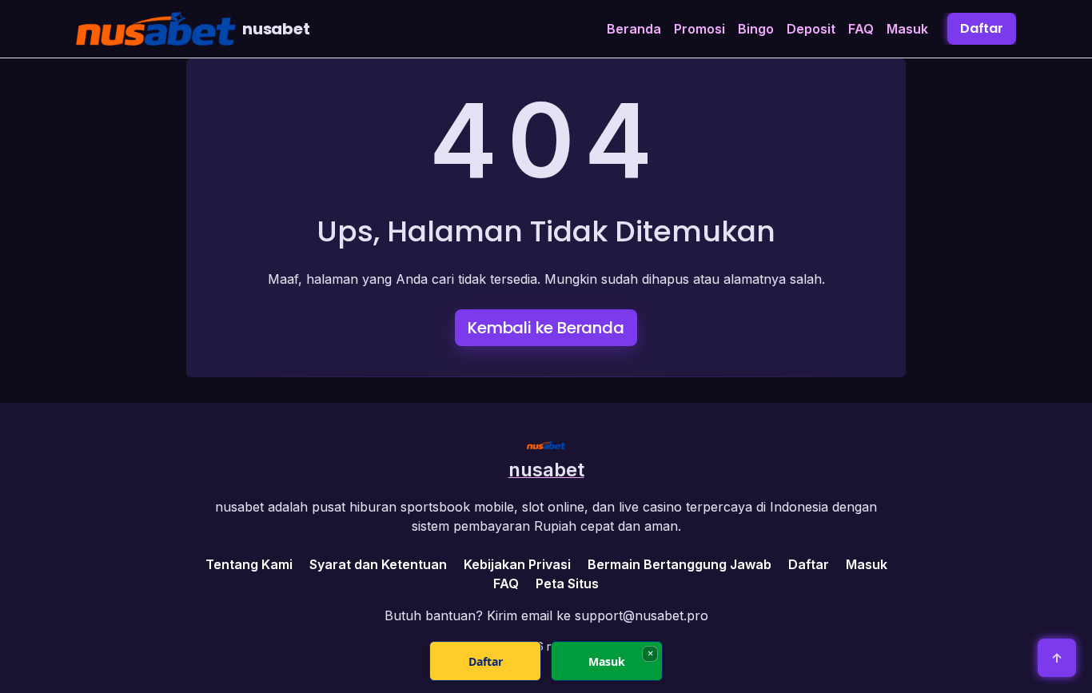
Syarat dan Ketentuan (378, 564)
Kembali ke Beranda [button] (546, 328)
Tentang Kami (249, 564)
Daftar (981, 28)
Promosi (699, 29)
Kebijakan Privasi (517, 564)
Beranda (634, 29)
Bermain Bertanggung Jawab (679, 564)
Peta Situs (567, 583)
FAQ (861, 29)
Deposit (811, 29)
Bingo (756, 29)
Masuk (907, 29)
